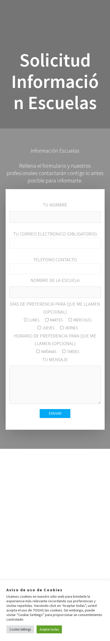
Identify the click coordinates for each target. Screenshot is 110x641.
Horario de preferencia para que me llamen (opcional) (55, 343)
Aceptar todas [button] (49, 629)
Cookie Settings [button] (20, 629)
